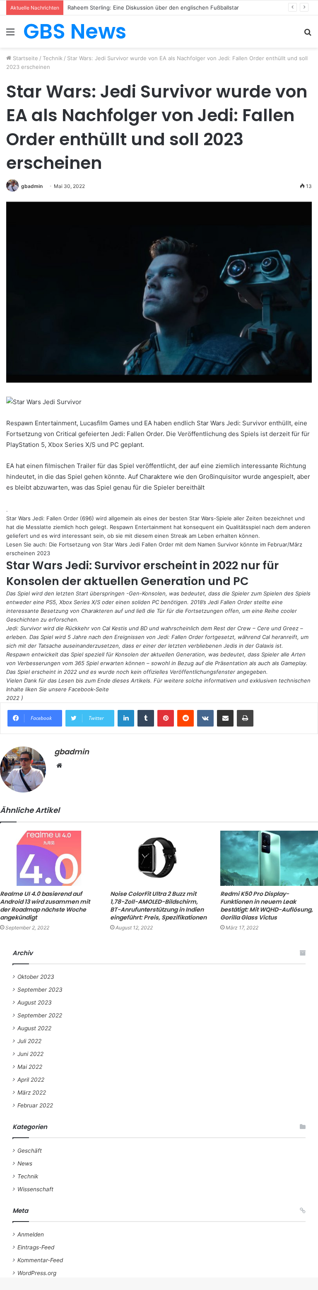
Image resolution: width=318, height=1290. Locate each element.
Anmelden (30, 1234)
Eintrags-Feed (35, 1247)
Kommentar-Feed (40, 1260)
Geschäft (29, 1150)
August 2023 (34, 1002)
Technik (53, 58)
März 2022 (31, 1092)
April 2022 (30, 1079)
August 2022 (34, 1028)
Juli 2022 (29, 1041)
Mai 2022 (29, 1066)
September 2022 (39, 1015)
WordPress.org (36, 1273)
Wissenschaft (35, 1189)
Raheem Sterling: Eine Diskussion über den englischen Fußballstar (153, 7)
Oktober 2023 (35, 976)
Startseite (24, 58)
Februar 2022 (35, 1105)
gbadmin (32, 186)
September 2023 (40, 989)
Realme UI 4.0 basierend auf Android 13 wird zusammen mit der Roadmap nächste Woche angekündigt (45, 906)
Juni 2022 (30, 1054)
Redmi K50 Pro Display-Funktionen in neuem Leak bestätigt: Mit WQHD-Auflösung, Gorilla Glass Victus (266, 906)
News (24, 1163)
